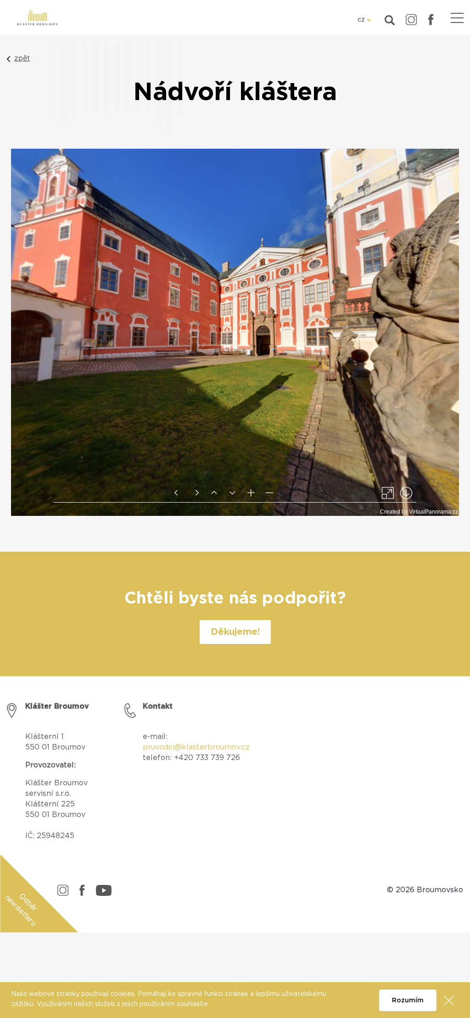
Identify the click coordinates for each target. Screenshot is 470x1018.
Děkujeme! (235, 632)
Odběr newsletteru (21, 909)
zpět (22, 57)
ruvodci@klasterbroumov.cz (199, 747)
